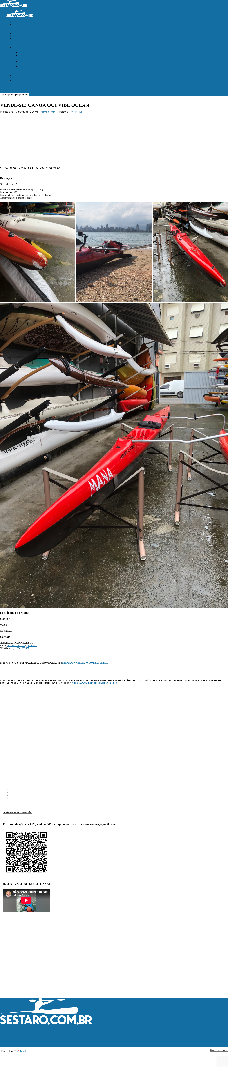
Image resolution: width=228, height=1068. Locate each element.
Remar (9, 44)
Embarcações (18, 47)
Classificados (12, 19)
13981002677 (22, 648)
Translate (24, 1051)
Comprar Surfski (20, 24)
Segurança (17, 75)
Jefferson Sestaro (47, 112)
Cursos (15, 69)
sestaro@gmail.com (9, 1029)
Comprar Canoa (20, 27)
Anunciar (10, 86)
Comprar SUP (19, 33)
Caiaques (23, 49)
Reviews (16, 58)
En (71, 112)
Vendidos (17, 38)
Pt (76, 112)
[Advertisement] (114, 138)
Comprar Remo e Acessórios (26, 36)
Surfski (22, 55)
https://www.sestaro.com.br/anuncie (94, 683)
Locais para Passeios (22, 72)
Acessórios (24, 61)
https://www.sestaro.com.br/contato (85, 663)
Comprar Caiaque (21, 30)
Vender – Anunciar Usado (25, 22)
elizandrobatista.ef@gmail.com (22, 645)
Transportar (18, 83)
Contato (10, 89)
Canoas (22, 52)
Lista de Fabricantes (22, 41)
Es (80, 112)
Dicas (15, 77)
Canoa (22, 63)
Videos (15, 80)
